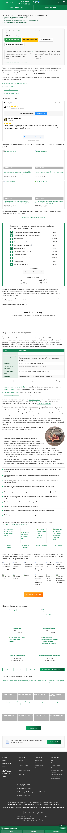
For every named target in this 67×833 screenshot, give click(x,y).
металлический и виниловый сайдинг (15, 83)
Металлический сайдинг (17, 655)
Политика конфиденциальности (56, 773)
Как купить (38, 757)
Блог (52, 760)
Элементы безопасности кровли (48, 804)
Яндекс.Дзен (42, 812)
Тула (29, 3)
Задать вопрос (54, 741)
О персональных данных (57, 770)
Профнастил (17, 628)
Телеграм (29, 812)
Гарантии (32, 669)
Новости (21, 760)
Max (37, 812)
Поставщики (54, 763)
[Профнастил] (17, 617)
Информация (55, 757)
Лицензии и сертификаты (25, 767)
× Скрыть (62, 825)
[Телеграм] (36, 2)
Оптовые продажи (55, 765)
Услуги (4, 767)
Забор (62, 807)
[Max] (38, 2)
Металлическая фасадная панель (50, 655)
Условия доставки (39, 763)
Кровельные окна (30, 804)
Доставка (19, 669)
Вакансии (21, 763)
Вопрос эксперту (46, 39)
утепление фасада (34, 400)
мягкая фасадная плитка (11, 93)
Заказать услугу (33, 728)
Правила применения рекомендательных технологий (56, 778)
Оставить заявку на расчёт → (12, 62)
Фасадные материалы (29, 807)
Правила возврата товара (41, 767)
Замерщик (63, 828)
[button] (25, 271)
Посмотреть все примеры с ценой (32, 217)
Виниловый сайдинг (49, 628)
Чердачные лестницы (15, 804)
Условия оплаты (39, 760)
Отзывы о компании (23, 765)
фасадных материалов (44, 403)
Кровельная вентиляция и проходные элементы (24, 802)
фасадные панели (9, 86)
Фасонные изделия (45, 807)
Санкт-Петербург (23, 795)
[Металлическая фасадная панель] (50, 645)
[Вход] (59, 3)
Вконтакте (25, 812)
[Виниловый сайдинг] (50, 617)
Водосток (56, 807)
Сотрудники (21, 774)
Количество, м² (33, 268)
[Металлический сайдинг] (17, 645)
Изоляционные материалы (12, 807)
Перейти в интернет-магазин (51, 669)
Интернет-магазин (16, 7)
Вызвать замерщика (30, 39)
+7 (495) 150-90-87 (25, 1)
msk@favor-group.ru (24, 788)
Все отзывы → (25, 62)
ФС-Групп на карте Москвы (33, 140)
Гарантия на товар (39, 765)
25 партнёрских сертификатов (14, 524)
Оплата (7, 669)
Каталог (5, 757)
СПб (26, 3)
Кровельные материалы (51, 802)
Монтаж (5, 760)
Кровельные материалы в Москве (25, 818)
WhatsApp (33, 812)
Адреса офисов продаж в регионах (25, 771)
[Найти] (55, 3)
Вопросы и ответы (55, 767)
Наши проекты (7, 763)
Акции (4, 776)
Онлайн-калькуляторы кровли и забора (7, 772)
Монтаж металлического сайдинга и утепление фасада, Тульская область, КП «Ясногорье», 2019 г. (49, 171)
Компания (22, 757)
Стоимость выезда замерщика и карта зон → (33, 598)
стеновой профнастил (11, 90)
